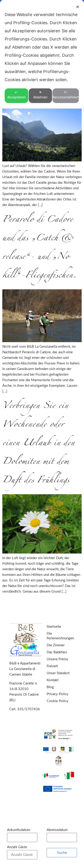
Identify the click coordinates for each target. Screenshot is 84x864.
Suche (62, 852)
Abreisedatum (57, 830)
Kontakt (53, 680)
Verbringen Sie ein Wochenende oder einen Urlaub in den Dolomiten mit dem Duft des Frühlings (38, 444)
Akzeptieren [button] (16, 97)
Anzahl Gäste (17, 847)
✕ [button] (77, 6)
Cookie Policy (57, 701)
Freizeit (52, 666)
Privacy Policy (57, 694)
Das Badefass (57, 652)
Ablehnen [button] (40, 97)
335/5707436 (28, 709)
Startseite (54, 626)
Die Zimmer (56, 645)
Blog (50, 687)
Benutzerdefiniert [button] (65, 97)
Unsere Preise (57, 659)
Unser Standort (58, 673)
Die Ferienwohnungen (60, 636)
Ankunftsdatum (18, 830)
